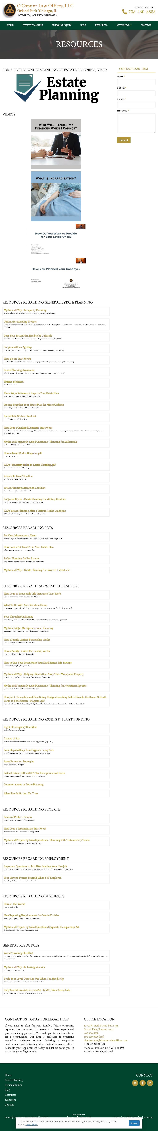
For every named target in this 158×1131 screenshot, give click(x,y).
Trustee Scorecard (14, 381)
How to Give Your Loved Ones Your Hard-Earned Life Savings (38, 662)
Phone (121, 88)
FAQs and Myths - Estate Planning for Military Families (35, 499)
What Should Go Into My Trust (21, 793)
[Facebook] (142, 1083)
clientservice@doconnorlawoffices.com (106, 1040)
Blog (83, 25)
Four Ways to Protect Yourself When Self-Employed (32, 877)
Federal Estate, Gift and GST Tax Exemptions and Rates (34, 773)
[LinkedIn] (150, 1083)
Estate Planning (33, 25)
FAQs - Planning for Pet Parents (21, 558)
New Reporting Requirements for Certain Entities (31, 915)
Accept (134, 1123)
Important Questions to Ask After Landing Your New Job (35, 866)
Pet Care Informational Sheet (20, 535)
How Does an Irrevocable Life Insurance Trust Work (32, 593)
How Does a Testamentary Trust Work (25, 828)
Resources (101, 25)
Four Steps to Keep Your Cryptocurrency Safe (29, 750)
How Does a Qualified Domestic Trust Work (28, 427)
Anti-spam (148, 1117)
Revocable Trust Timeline (18, 476)
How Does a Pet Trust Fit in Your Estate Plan (29, 547)
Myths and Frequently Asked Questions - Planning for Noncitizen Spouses (45, 685)
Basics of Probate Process (18, 817)
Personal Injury (61, 25)
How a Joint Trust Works (17, 358)
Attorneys (122, 25)
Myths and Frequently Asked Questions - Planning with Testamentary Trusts (46, 840)
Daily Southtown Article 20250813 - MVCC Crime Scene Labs (37, 990)
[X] (135, 1083)
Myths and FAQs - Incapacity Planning (25, 310)
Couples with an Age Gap (18, 347)
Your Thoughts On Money (18, 616)
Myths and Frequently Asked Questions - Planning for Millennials (40, 441)
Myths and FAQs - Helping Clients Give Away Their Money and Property (44, 674)
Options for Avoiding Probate (20, 321)
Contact (146, 25)
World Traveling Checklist (18, 953)
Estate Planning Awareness (19, 370)
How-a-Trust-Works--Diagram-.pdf (23, 453)
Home (10, 25)
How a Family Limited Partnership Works (27, 639)
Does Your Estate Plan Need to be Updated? (28, 335)
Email (121, 99)
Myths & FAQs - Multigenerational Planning (28, 628)
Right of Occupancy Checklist (20, 727)
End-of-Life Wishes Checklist (20, 416)
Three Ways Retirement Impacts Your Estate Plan (31, 393)
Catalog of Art (11, 738)
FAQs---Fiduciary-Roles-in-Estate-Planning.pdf (30, 464)
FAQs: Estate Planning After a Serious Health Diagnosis (35, 510)
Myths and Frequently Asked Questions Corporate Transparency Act (41, 927)
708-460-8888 (142, 12)
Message (123, 111)
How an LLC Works (14, 904)
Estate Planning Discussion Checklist (24, 487)
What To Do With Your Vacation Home (25, 605)
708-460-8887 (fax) (94, 1036)
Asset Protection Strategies (19, 761)
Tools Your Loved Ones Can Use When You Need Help (34, 978)
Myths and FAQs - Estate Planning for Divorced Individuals (36, 570)
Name (121, 76)
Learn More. (31, 1124)
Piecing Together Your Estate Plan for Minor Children (34, 404)
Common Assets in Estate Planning (24, 784)
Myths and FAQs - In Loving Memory (24, 967)
